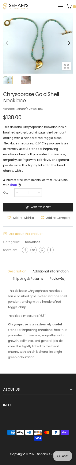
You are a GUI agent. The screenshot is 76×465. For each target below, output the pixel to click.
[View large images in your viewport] (66, 66)
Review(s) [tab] (57, 278)
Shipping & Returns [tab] (27, 278)
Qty (6, 193)
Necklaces (32, 242)
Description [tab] (16, 271)
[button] (68, 43)
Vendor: (9, 109)
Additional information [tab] (50, 271)
